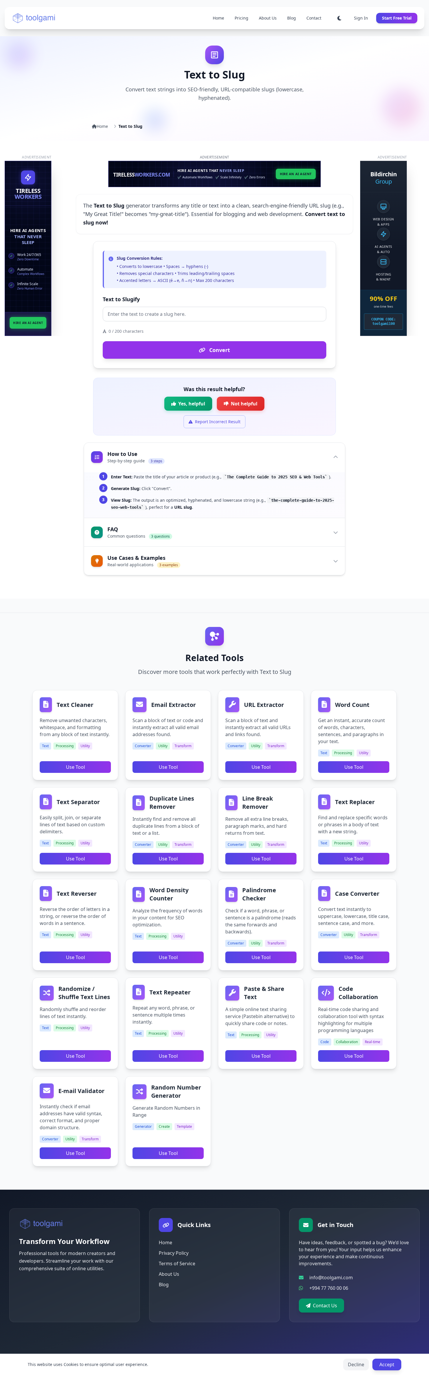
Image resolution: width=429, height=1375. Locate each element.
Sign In (361, 18)
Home (218, 18)
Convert (219, 349)
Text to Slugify (121, 299)
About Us (268, 18)
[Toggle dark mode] (339, 18)
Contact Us (325, 1305)
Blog (291, 18)
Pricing (241, 18)
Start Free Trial (396, 18)
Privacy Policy (174, 1253)
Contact (313, 18)
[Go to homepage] (41, 1224)
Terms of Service (177, 1263)
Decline (356, 1364)
